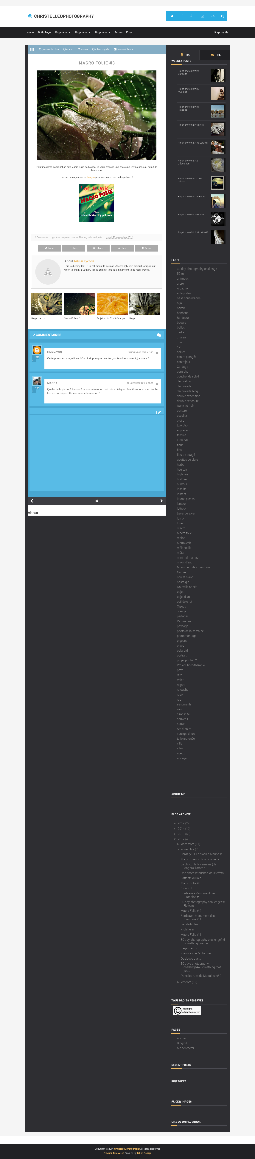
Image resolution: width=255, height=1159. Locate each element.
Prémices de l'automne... (197, 953)
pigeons (182, 640)
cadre (180, 332)
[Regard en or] (47, 304)
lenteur (181, 503)
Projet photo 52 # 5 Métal (191, 124)
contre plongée (186, 357)
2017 (181, 823)
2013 (181, 834)
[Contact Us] (202, 16)
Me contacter (185, 1048)
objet (180, 592)
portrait (181, 655)
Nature (82, 237)
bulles (181, 327)
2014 (181, 828)
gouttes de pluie (60, 237)
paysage (182, 626)
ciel (179, 347)
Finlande (182, 440)
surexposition (186, 734)
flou (179, 450)
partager (182, 616)
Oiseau (181, 606)
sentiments (184, 704)
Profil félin (187, 929)
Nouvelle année (187, 587)
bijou (180, 303)
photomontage (186, 636)
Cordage (182, 367)
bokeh (181, 308)
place (180, 645)
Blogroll (182, 1043)
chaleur (182, 337)
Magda (91, 177)
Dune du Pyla (186, 406)
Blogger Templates (114, 1153)
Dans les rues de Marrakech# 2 (201, 976)
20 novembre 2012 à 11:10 (140, 352)
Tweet (51, 248)
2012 (181, 839)
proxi (180, 670)
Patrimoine (184, 621)
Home (30, 32)
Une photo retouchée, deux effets (202, 873)
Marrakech (184, 543)
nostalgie (183, 582)
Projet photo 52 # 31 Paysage (188, 108)
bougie (181, 322)
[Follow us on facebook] (182, 16)
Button (118, 32)
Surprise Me (221, 32)
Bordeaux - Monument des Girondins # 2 (198, 895)
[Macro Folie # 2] (80, 304)
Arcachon (183, 288)
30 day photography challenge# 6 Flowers (203, 903)
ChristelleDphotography (64, 16)
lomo (180, 518)
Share (75, 248)
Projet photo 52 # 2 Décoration (188, 162)
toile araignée (95, 237)
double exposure (188, 401)
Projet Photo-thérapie (191, 665)
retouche (182, 689)
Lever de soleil (186, 513)
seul (179, 709)
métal (180, 552)
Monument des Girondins (193, 567)
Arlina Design (144, 1153)
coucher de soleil (188, 376)
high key (182, 474)
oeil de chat (184, 601)
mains (181, 538)
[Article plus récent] (32, 501)
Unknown (54, 352)
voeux (181, 753)
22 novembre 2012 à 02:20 (140, 383)
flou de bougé (186, 455)
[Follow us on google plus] (192, 16)
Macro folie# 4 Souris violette (200, 859)
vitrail (180, 748)
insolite (181, 489)
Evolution (183, 425)
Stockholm (184, 729)
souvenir (182, 719)
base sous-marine (188, 298)
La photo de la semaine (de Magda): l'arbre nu (198, 866)
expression (184, 430)
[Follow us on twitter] (172, 16)
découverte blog (187, 391)
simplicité (183, 714)
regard (181, 685)
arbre (180, 283)
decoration (184, 381)
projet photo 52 (187, 660)
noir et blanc (185, 577)
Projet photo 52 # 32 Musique (188, 90)
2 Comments (41, 237)
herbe (180, 464)
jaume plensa (186, 499)
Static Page (44, 32)
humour (182, 484)
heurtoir (182, 469)
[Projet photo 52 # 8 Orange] (113, 304)
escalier (182, 415)
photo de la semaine (190, 631)
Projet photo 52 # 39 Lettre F (193, 232)
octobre (186, 982)
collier (181, 352)
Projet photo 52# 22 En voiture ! (190, 180)
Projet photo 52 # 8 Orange (111, 318)
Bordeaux (183, 318)
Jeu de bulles (189, 924)
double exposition (188, 396)
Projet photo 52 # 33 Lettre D (193, 142)
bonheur (182, 313)
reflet (180, 680)
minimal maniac (187, 557)
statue (181, 724)
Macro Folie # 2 (72, 318)
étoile (180, 420)
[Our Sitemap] (213, 16)
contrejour (183, 362)
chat (180, 342)
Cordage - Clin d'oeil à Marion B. (202, 854)
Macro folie (184, 533)
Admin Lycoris (84, 261)
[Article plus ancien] (162, 501)
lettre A (181, 508)
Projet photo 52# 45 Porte (191, 196)
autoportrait (184, 293)
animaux (183, 278)
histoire (182, 479)
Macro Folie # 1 (191, 934)
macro (74, 237)
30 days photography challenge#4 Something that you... (201, 966)
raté (179, 675)
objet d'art (183, 597)
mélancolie (184, 548)
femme (181, 435)
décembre (187, 844)
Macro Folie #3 (97, 63)
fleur (180, 445)
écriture (182, 410)
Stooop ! (186, 888)
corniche (182, 371)
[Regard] (145, 304)
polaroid (182, 650)
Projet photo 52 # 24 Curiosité (188, 72)
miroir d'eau (184, 562)
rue (179, 699)
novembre (187, 849)
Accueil (181, 1038)
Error (129, 32)
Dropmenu (61, 32)
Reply (35, 358)
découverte (184, 386)
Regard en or (38, 318)
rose (180, 694)
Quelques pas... (191, 958)
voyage (181, 758)
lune (180, 523)
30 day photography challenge (197, 269)
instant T (183, 494)
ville (179, 743)
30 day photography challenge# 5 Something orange (203, 941)
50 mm (181, 273)
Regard (133, 318)
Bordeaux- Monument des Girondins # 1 (198, 917)
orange (181, 611)
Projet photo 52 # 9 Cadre (191, 214)
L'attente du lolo (191, 878)
